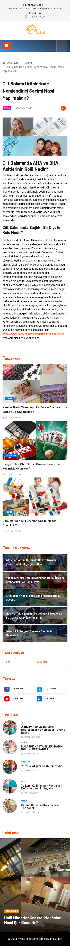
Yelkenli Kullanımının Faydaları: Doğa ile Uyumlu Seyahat (41, 786)
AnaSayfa (13, 63)
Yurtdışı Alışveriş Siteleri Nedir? (42, 766)
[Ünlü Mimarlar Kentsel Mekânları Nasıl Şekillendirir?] (35, 885)
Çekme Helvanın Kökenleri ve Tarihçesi (40, 806)
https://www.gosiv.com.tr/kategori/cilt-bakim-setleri (33, 334)
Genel (28, 63)
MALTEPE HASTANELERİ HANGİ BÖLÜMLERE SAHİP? (42, 747)
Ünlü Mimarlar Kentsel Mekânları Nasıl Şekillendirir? (33, 920)
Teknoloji (11, 455)
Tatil (23, 723)
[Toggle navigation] (7, 45)
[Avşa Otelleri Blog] (35, 29)
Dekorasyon (12, 911)
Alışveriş (25, 762)
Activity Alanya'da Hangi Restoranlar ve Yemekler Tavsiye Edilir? (43, 729)
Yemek (24, 801)
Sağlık (24, 742)
